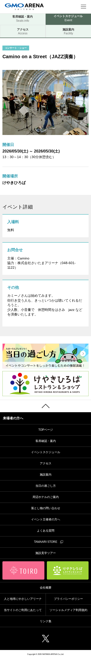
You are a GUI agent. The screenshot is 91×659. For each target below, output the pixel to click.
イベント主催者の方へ (45, 519)
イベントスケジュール (45, 452)
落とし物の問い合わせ (45, 508)
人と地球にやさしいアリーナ (23, 599)
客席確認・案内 (22, 18)
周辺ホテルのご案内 (46, 497)
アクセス (23, 31)
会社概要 (45, 587)
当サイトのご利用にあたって (23, 610)
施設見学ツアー (45, 553)
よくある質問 (45, 530)
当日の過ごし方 (45, 485)
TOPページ (45, 429)
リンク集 (45, 621)
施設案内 (45, 474)
